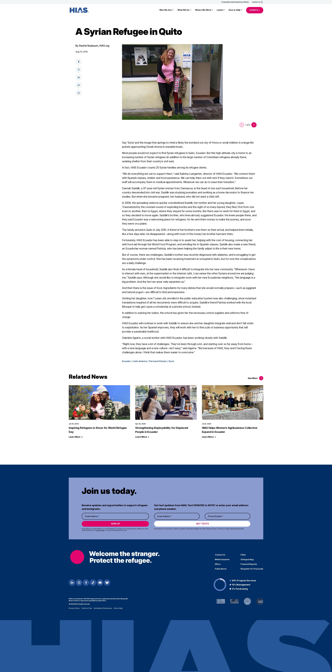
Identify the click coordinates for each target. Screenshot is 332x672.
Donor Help (118, 608)
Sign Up (115, 523)
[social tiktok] (93, 582)
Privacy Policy (74, 608)
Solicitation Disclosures (103, 608)
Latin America (140, 361)
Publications (221, 569)
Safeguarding (247, 559)
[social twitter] (78, 69)
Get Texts (202, 523)
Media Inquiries (222, 559)
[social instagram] (79, 582)
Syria (171, 361)
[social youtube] (100, 582)
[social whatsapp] (78, 93)
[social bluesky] (107, 582)
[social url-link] (78, 85)
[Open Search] (261, 2)
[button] (254, 124)
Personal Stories (158, 361)
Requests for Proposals (252, 569)
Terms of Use (86, 608)
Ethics (218, 564)
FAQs (243, 555)
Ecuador (126, 361)
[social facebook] (78, 62)
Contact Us (256, 2)
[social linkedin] (78, 77)
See (253, 378)
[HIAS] (115, 557)
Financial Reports (249, 564)
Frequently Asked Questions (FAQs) (235, 2)
